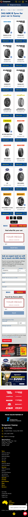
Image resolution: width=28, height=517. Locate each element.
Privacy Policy (5, 337)
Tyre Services (5, 474)
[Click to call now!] (16, 1)
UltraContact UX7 (20, 207)
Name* (4, 273)
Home (3, 10)
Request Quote (6, 340)
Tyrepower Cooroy (15, 5)
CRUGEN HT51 (7, 84)
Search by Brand (5, 456)
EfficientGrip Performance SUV (20, 109)
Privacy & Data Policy (10, 510)
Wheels (4, 461)
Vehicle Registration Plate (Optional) (8, 320)
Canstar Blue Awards (6, 493)
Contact (4, 479)
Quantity (21, 268)
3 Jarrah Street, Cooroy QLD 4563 (13, 431)
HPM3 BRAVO (7, 158)
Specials (4, 478)
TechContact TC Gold (7, 207)
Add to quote (6, 40)
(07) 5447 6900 (8, 433)
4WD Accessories (6, 469)
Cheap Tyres (4, 497)
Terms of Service (14, 337)
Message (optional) (6, 325)
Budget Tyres (5, 495)
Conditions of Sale (18, 510)
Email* (3, 282)
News (3, 485)
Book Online (5, 481)
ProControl (20, 183)
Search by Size (5, 454)
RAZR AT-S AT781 (21, 158)
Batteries (4, 470)
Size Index (4, 491)
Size (3, 268)
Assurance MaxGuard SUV (7, 109)
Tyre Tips (4, 460)
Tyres (3, 451)
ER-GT (20, 134)
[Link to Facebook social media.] (14, 514)
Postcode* (4, 287)
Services (4, 467)
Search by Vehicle (6, 453)
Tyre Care (4, 458)
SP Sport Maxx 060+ (7, 134)
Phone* (9, 277)
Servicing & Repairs (6, 472)
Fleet (3, 483)
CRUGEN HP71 (20, 35)
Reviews (4, 487)
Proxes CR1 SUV (7, 35)
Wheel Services (5, 476)
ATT (7, 183)
